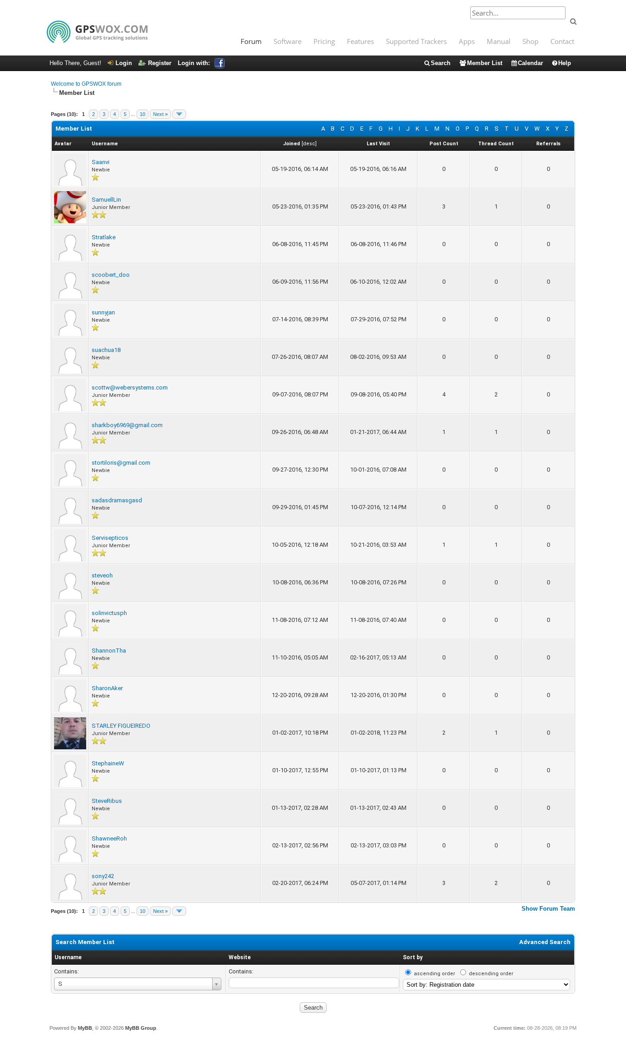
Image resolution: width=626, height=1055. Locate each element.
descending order (491, 974)
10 (142, 114)
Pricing (324, 41)
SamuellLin (106, 199)
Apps (467, 41)
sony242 (103, 876)
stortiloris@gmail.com (121, 462)
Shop (530, 41)
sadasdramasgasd (117, 500)
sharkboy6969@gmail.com (127, 425)
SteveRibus (107, 800)
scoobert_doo (111, 274)
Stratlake (103, 237)
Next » (160, 114)
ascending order (434, 974)
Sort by (413, 957)
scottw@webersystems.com (130, 387)
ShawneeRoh (109, 838)
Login (123, 63)
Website (240, 957)
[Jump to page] (179, 114)
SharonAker (107, 688)
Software (288, 41)
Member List (484, 63)
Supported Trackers (416, 41)
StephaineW (108, 763)
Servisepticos (110, 537)
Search (440, 63)
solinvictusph (109, 613)
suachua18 (106, 349)
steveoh (102, 575)
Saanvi (101, 162)
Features (360, 41)
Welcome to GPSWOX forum (86, 84)
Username (68, 957)
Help (564, 63)
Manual (499, 41)
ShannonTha (109, 650)
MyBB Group (140, 1028)
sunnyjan (103, 312)
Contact (562, 41)
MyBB (85, 1028)
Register (159, 63)
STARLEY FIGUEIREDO (121, 725)
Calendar (530, 63)
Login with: (194, 63)
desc (309, 144)
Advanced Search (545, 942)
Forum (251, 41)
